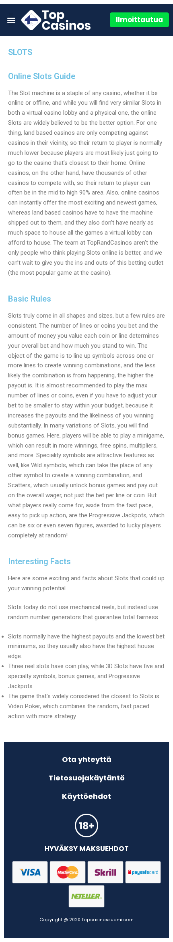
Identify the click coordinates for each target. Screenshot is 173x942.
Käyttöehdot (86, 796)
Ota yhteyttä (86, 759)
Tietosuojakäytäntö (87, 778)
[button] (11, 19)
